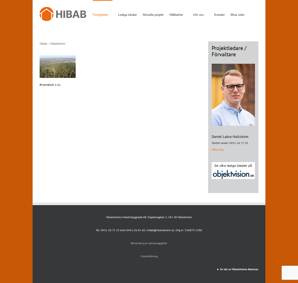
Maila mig (217, 149)
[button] (251, 14)
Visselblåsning (149, 256)
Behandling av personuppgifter (149, 243)
